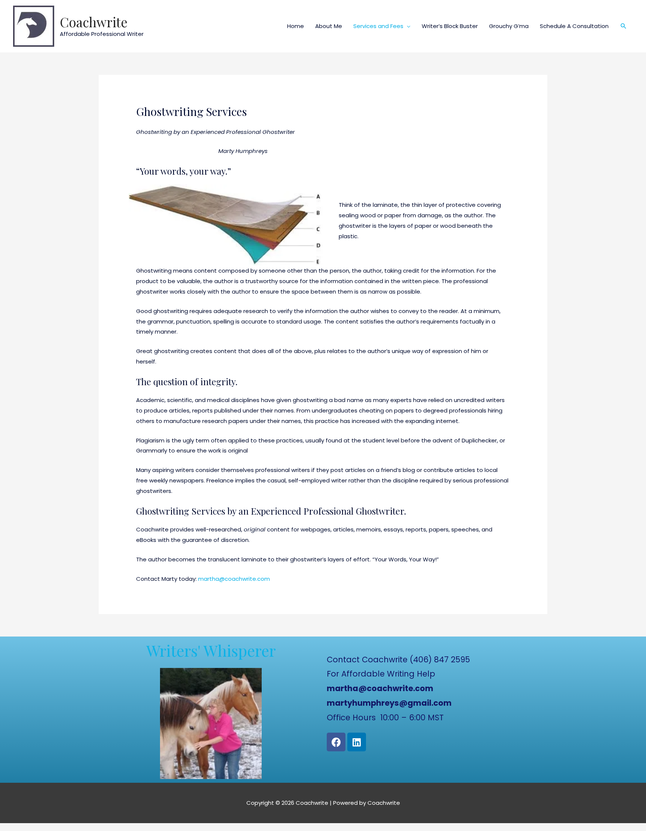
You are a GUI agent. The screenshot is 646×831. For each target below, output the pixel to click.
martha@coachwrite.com (234, 579)
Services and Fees (378, 26)
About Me (328, 26)
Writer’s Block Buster (450, 26)
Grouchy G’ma (509, 26)
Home (295, 26)
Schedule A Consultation (574, 26)
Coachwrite (93, 22)
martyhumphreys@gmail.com (389, 702)
